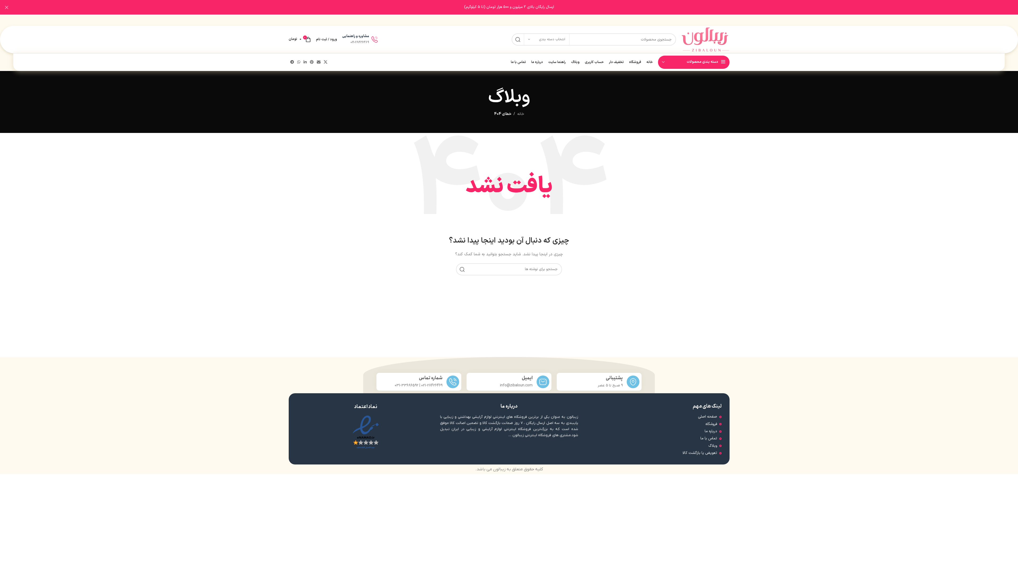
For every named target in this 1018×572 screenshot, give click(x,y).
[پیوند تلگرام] (292, 62)
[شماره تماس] (452, 382)
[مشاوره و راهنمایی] (374, 39)
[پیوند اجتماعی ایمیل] (318, 62)
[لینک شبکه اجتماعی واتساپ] (299, 62)
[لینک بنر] (517, 7)
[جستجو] (518, 39)
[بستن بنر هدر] (6, 7)
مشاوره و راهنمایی (355, 36)
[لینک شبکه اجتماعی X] (325, 62)
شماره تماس (430, 378)
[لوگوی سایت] (705, 39)
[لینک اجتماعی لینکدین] (305, 62)
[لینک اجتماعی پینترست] (311, 62)
